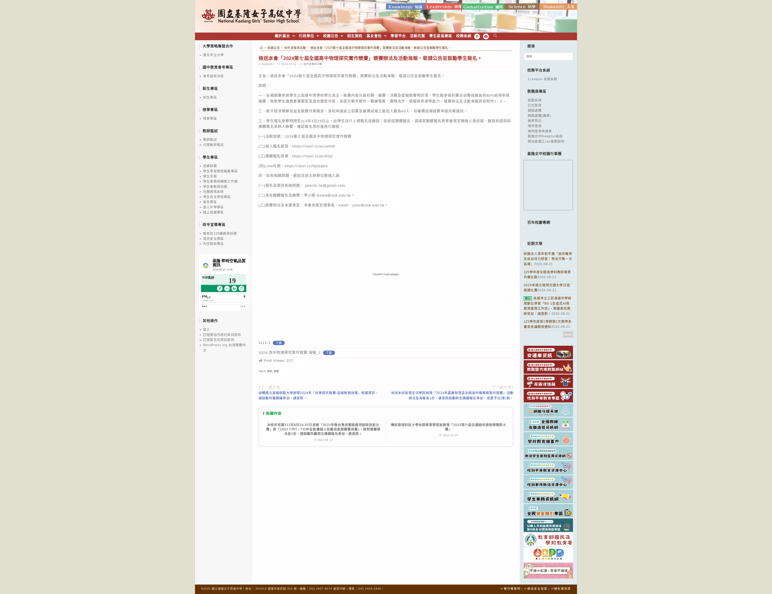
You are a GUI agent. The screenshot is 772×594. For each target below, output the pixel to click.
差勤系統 (535, 100)
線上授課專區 (213, 212)
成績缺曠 (210, 166)
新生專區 (210, 97)
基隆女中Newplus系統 (545, 136)
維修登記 (535, 120)
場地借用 (535, 126)
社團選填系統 (213, 191)
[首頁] (261, 47)
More (568, 334)
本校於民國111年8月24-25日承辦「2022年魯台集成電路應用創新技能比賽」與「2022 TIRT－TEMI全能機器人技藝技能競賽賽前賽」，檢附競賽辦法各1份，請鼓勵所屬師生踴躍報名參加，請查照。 (323, 429)
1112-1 (265, 343)
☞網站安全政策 (535, 588)
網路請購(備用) (539, 115)
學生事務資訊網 (215, 186)
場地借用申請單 (540, 131)
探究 (269, 371)
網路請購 (535, 110)
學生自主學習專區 (217, 197)
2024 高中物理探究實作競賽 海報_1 (290, 353)
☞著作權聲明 (510, 588)
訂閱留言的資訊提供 (218, 340)
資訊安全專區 (213, 238)
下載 (279, 343)
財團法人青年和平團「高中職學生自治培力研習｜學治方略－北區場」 (548, 259)
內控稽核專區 (213, 243)
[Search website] (495, 36)
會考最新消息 (213, 76)
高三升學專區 (213, 207)
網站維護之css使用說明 (546, 141)
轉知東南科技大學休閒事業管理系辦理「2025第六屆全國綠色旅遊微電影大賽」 (448, 427)
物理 (276, 371)
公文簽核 (535, 105)
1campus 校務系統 (542, 79)
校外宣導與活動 (313, 64)
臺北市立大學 (213, 55)
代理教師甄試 (213, 145)
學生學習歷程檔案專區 (220, 171)
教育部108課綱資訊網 (220, 233)
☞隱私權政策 (561, 588)
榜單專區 (210, 118)
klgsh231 (268, 64)
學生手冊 (210, 176)
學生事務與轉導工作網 (220, 181)
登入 (206, 329)
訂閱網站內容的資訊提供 (222, 334)
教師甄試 (210, 139)
